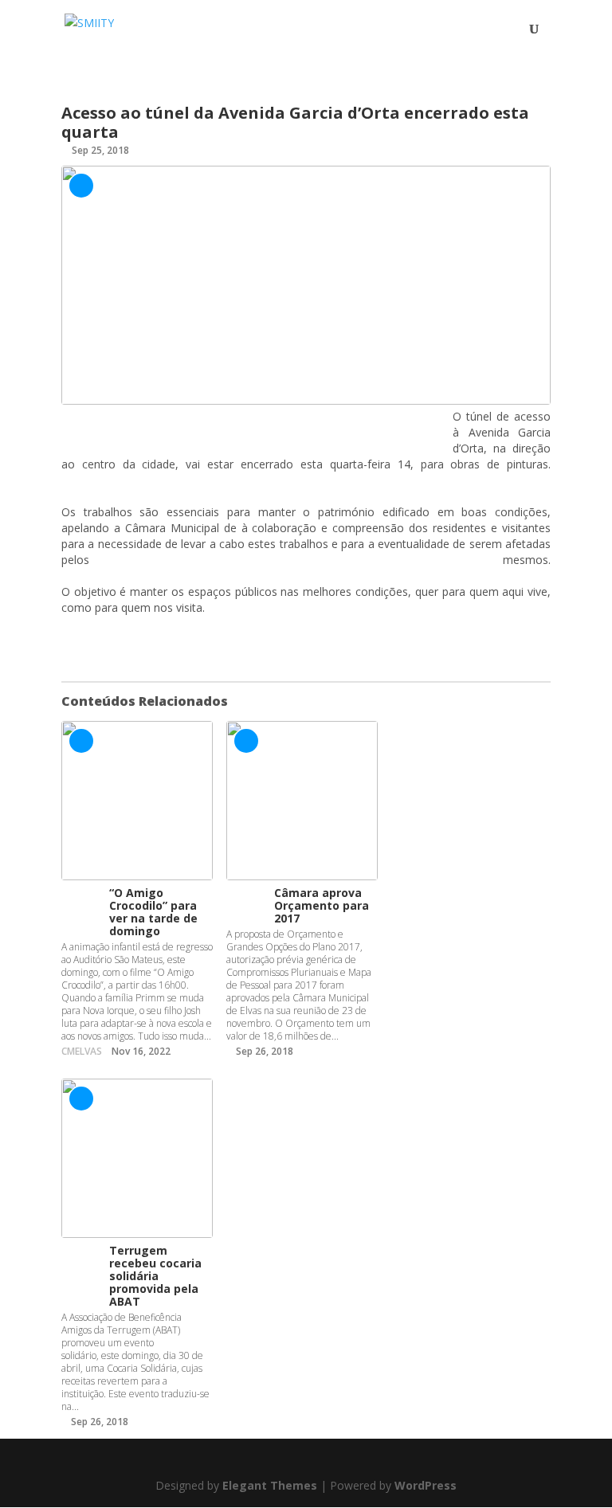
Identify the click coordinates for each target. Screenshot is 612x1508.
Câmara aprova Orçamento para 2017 (321, 905)
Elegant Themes (269, 1485)
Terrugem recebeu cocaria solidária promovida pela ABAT (155, 1276)
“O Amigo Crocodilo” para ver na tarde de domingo (153, 911)
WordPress (425, 1485)
